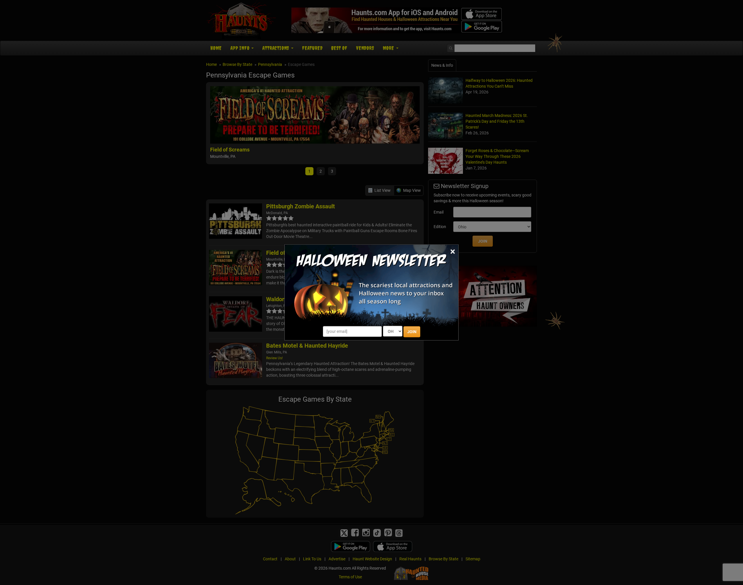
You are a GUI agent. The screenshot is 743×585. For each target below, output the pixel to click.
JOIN (411, 332)
